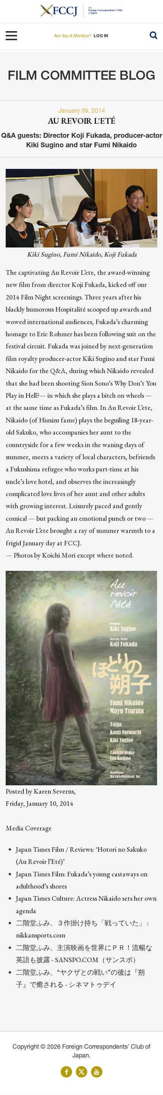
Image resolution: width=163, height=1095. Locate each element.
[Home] (62, 10)
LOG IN (101, 36)
